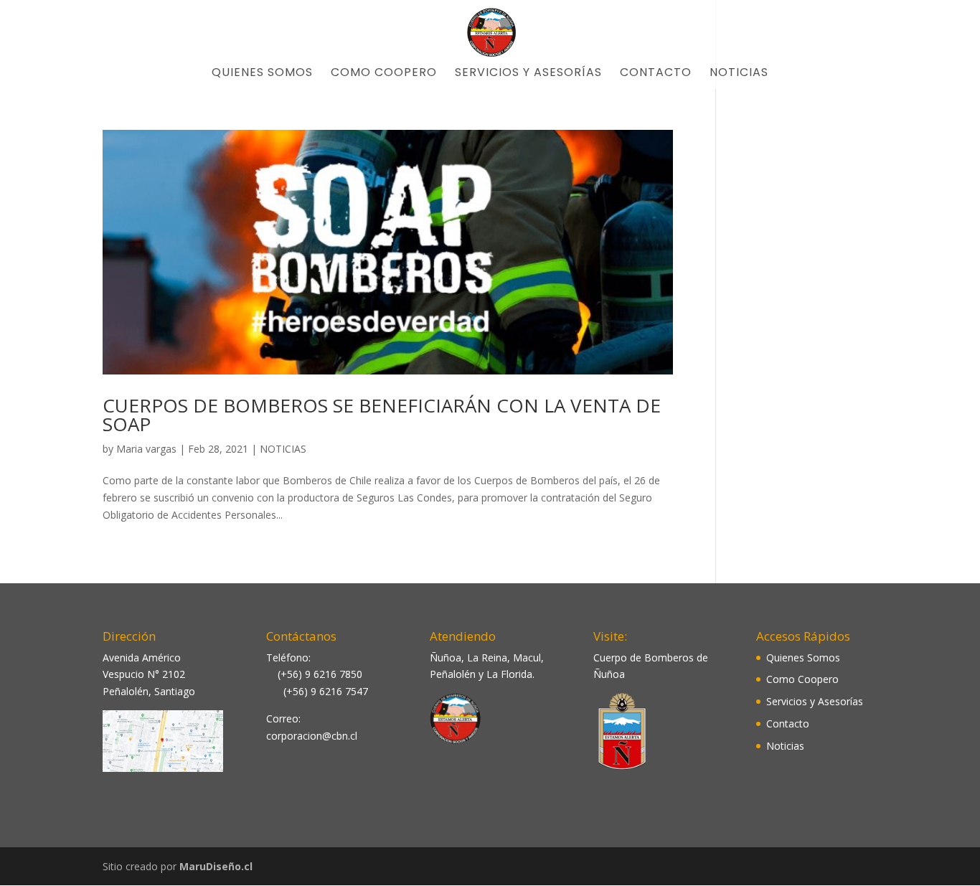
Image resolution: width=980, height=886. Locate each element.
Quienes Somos (262, 73)
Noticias (739, 73)
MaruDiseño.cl (216, 866)
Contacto (656, 73)
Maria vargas (146, 449)
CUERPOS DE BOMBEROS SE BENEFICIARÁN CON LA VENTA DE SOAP (382, 414)
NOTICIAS (283, 449)
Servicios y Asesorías (528, 73)
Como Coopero (384, 73)
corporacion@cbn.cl (311, 736)
